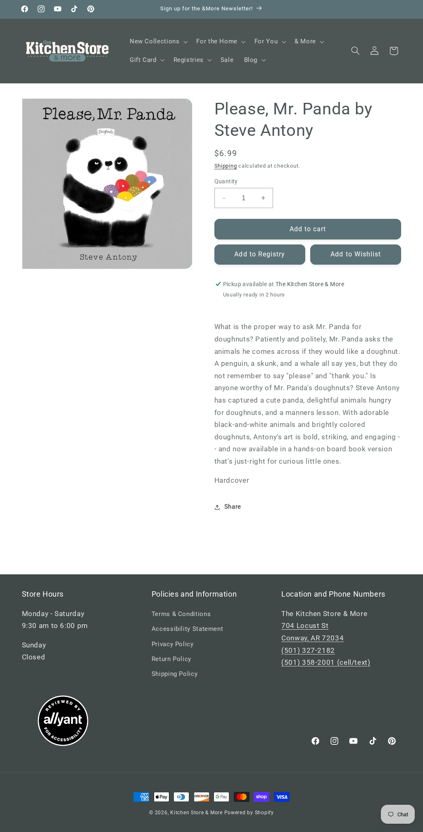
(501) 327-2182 (308, 650)
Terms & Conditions (181, 614)
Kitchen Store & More (196, 812)
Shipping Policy (174, 674)
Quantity (226, 181)
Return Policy (171, 659)
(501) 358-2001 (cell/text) (325, 662)
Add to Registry (259, 254)
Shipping (225, 166)
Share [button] (232, 506)
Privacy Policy (173, 644)
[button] (157, 42)
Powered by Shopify (249, 812)
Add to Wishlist (355, 254)
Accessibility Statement (187, 629)
